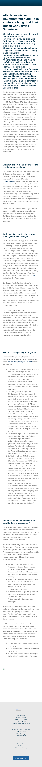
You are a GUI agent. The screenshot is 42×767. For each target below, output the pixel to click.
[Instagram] (17, 752)
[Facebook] (13, 752)
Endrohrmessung (9, 181)
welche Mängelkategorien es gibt (20, 362)
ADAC (33, 275)
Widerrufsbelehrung (21, 748)
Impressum (21, 742)
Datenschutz (21, 744)
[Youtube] (21, 752)
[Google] (29, 752)
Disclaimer (21, 746)
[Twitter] (25, 752)
